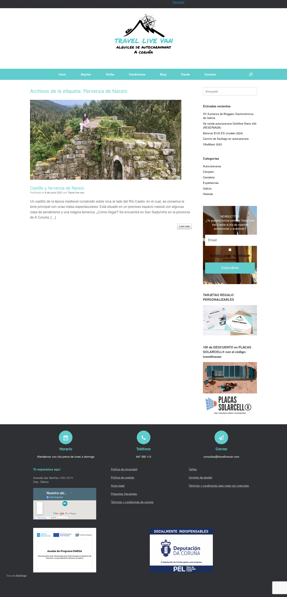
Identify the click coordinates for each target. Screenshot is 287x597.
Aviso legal (117, 486)
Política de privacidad (124, 469)
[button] (251, 74)
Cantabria (209, 177)
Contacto (210, 74)
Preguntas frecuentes (124, 494)
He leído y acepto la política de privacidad (230, 257)
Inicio (62, 74)
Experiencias (211, 183)
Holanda (208, 194)
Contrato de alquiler (200, 477)
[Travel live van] (143, 38)
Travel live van (76, 192)
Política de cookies (122, 477)
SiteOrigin (21, 575)
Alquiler (86, 74)
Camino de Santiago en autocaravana (226, 139)
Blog (163, 74)
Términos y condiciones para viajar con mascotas (219, 486)
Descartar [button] (178, 2)
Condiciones (137, 74)
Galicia (207, 188)
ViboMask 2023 (212, 144)
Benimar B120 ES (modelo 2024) (223, 133)
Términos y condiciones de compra (132, 502)
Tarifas (110, 74)
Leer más (184, 226)
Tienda (185, 74)
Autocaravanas (212, 166)
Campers (208, 172)
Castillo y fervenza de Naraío (57, 188)
